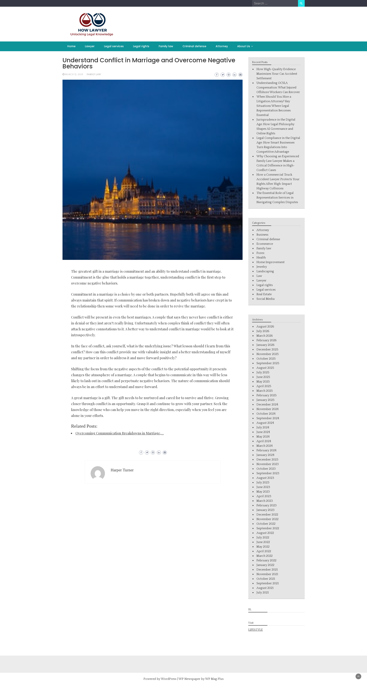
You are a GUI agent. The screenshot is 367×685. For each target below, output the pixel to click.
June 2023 (263, 487)
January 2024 (265, 455)
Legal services (114, 46)
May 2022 (263, 546)
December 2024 (267, 404)
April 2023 (264, 496)
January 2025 (265, 400)
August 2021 (265, 588)
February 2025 (267, 395)
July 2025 (263, 372)
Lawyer (90, 46)
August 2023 (265, 478)
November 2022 (267, 519)
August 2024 (265, 423)
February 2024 (266, 450)
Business (262, 234)
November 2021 (267, 574)
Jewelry (262, 266)
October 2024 (266, 413)
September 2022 (268, 528)
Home (71, 46)
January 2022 (265, 565)
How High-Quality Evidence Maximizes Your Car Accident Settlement (277, 73)
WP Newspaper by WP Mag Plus (201, 679)
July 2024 (263, 427)
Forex (260, 253)
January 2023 (265, 510)
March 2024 (265, 445)
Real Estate (264, 294)
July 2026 (263, 331)
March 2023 (265, 501)
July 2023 (263, 482)
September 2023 (268, 473)
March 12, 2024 (74, 74)
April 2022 (264, 551)
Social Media (265, 299)
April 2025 (264, 386)
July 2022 (263, 537)
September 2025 (268, 363)
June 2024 (263, 432)
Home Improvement (271, 262)
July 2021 (263, 592)
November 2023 (268, 464)
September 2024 (268, 418)
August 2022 (265, 533)
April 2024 (264, 441)
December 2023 (267, 459)
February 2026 (267, 340)
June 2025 (263, 377)
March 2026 (265, 335)
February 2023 (267, 505)
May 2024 (263, 436)
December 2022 (267, 514)
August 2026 (265, 326)
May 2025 (263, 381)
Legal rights (141, 46)
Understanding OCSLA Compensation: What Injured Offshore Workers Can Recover (278, 87)
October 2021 (266, 578)
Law (259, 276)
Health (261, 257)
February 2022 (266, 560)
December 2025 (267, 349)
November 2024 (267, 409)
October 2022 (266, 523)
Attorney (222, 46)
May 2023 (263, 491)
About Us (243, 46)
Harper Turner (122, 470)
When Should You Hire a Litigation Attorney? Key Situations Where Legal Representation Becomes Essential (274, 106)
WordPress (168, 679)
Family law (166, 46)
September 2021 (268, 583)
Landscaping (265, 271)
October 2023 (266, 468)
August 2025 (265, 368)
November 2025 (268, 354)
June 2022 (263, 542)
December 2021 (267, 569)
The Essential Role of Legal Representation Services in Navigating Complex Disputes (277, 197)
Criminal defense (194, 46)
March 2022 (265, 556)
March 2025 (265, 390)
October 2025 (266, 358)
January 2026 (265, 345)
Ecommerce (265, 244)
